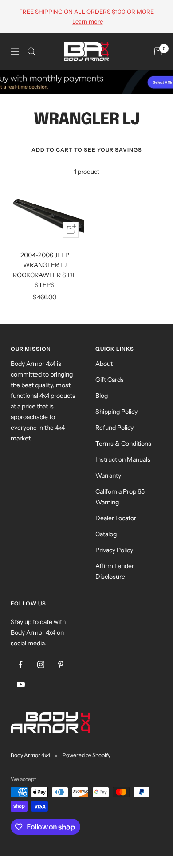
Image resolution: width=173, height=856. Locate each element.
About (104, 364)
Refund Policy (114, 428)
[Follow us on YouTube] (21, 685)
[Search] (31, 51)
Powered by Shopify (86, 755)
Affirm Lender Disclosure (114, 571)
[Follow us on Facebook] (21, 665)
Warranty (108, 475)
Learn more (87, 21)
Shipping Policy (116, 412)
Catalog (106, 534)
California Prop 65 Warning (120, 496)
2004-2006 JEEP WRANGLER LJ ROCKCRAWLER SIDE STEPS (45, 270)
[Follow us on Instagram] (41, 665)
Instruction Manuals (122, 459)
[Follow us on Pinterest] (61, 665)
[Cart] (157, 51)
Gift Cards (109, 380)
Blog (101, 396)
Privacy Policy (114, 550)
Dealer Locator (115, 518)
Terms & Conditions (123, 444)
